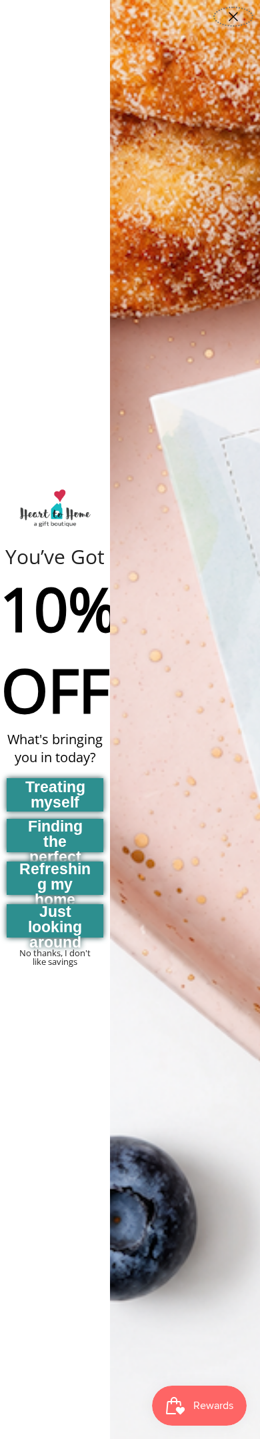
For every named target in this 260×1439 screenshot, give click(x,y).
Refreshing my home (55, 878)
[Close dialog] (233, 17)
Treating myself (55, 794)
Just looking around (55, 921)
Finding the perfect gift (55, 835)
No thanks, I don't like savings (55, 957)
